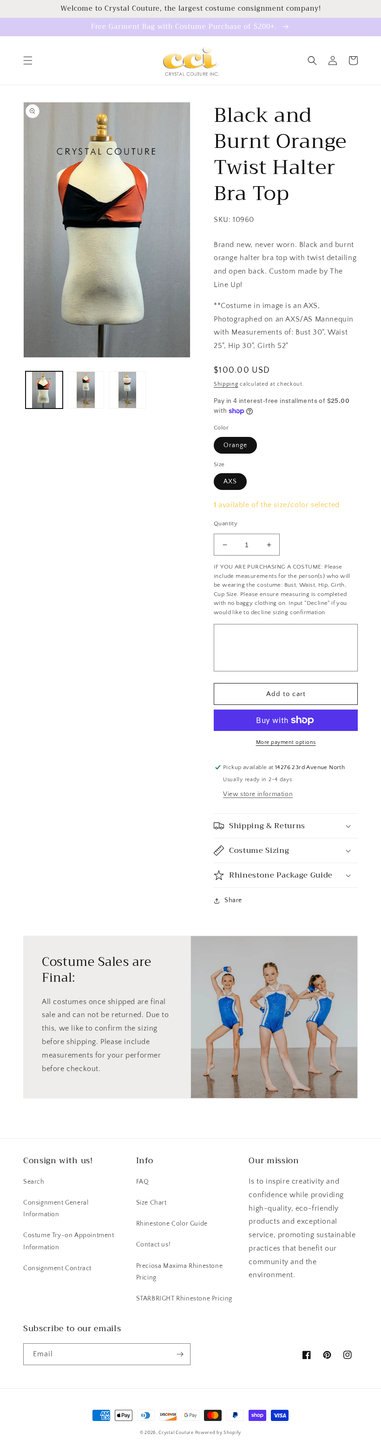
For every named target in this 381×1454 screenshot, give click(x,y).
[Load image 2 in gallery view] (86, 390)
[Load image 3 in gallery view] (127, 390)
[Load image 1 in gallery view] (44, 390)
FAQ (142, 1182)
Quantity (225, 523)
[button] (28, 60)
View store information (258, 794)
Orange (235, 445)
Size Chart (151, 1202)
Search (34, 1182)
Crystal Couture (176, 1432)
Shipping (226, 384)
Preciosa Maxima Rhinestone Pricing (179, 1271)
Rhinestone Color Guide (172, 1223)
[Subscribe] (180, 1354)
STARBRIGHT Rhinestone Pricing (184, 1298)
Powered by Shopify (218, 1432)
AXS (230, 481)
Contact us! (153, 1244)
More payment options (286, 742)
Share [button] (233, 900)
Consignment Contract (57, 1268)
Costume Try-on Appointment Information (68, 1241)
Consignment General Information (55, 1208)
